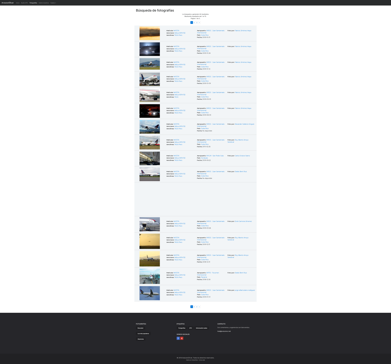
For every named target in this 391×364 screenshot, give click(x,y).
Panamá (204, 277)
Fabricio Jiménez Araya (243, 31)
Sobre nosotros (44, 3)
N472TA (176, 31)
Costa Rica (204, 35)
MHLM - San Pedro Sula (215, 156)
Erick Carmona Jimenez (243, 221)
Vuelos (52, 3)
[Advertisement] (195, 198)
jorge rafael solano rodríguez (245, 290)
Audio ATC (24, 3)
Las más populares (143, 333)
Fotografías (33, 3)
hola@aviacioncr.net (224, 331)
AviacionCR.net (8, 3)
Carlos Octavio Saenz (242, 156)
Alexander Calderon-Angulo (244, 124)
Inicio (18, 3)
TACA (176, 97)
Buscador (140, 328)
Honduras (204, 158)
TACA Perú (178, 35)
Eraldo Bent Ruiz (241, 171)
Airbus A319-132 (179, 33)
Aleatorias (141, 339)
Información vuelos (201, 328)
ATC (190, 328)
